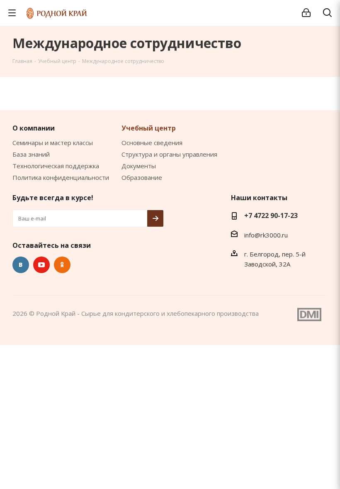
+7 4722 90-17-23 (271, 215)
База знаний (31, 154)
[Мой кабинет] (306, 13)
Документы (138, 166)
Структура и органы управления (169, 154)
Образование (141, 177)
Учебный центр (148, 128)
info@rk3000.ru (266, 235)
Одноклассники (62, 265)
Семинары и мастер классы (52, 142)
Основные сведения (151, 142)
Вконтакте (20, 265)
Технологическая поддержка (55, 166)
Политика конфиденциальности (60, 177)
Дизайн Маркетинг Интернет (309, 314)
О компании (33, 128)
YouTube (41, 265)
